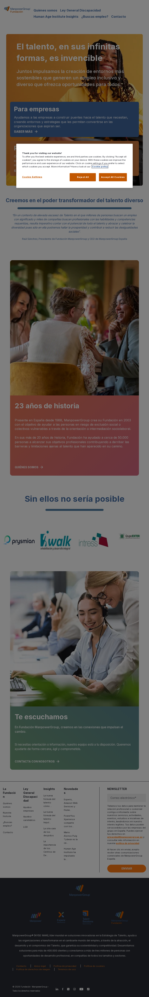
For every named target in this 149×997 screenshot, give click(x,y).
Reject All (83, 177)
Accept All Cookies (113, 177)
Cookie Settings (32, 176)
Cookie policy (100, 166)
